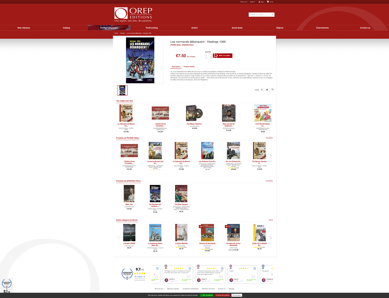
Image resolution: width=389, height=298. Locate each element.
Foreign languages (109, 27)
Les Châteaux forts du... (207, 161)
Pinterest (272, 90)
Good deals (237, 27)
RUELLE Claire (158, 248)
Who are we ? (244, 2)
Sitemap (231, 289)
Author (194, 27)
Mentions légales (173, 289)
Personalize (236, 295)
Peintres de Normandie (207, 243)
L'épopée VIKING (129, 243)
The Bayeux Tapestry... (194, 124)
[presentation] (118, 156)
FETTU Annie (203, 163)
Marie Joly (129, 204)
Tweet (267, 90)
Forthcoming (152, 27)
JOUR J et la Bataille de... (259, 244)
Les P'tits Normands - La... (262, 125)
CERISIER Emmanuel (229, 128)
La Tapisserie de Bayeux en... (126, 125)
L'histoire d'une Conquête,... (160, 125)
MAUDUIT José (263, 129)
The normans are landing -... (155, 205)
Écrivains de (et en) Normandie (233, 244)
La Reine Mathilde (181, 243)
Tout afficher (269, 138)
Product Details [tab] (189, 66)
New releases (24, 27)
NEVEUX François (152, 247)
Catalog (66, 27)
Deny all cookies (223, 295)
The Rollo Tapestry (181, 204)
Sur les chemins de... (233, 161)
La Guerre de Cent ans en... (155, 162)
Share (262, 90)
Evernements (322, 27)
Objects (279, 27)
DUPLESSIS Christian (207, 165)
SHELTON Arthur (123, 128)
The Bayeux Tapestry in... (259, 162)
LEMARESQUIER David (160, 128)
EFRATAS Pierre (188, 45)
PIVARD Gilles (175, 45)
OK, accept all (207, 295)
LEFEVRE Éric (207, 245)
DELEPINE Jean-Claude (207, 166)
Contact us (365, 27)
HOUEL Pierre (207, 167)
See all (271, 220)
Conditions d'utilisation (190, 289)
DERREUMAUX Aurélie (262, 128)
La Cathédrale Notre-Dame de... (155, 244)
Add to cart (222, 55)
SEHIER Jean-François (157, 167)
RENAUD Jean (177, 206)
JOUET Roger (233, 247)
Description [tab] (176, 66)
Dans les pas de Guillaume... (229, 125)
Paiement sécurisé (208, 289)
